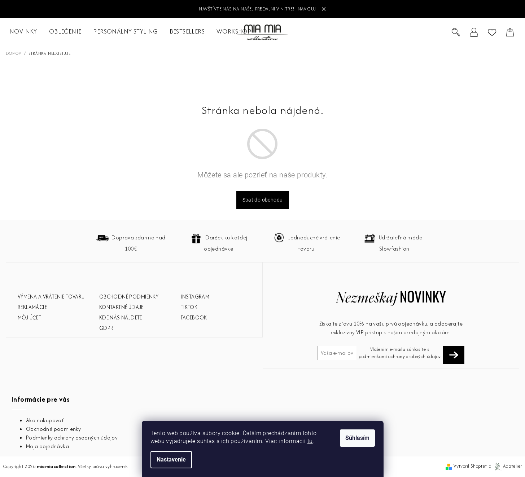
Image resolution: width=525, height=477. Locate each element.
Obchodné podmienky (53, 429)
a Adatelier (505, 466)
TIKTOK (189, 307)
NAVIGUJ (307, 8)
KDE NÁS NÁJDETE (120, 317)
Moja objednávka (47, 446)
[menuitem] (23, 31)
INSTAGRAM (195, 296)
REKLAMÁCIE (32, 307)
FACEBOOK (194, 317)
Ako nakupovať (45, 420)
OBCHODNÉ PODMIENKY (128, 296)
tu (310, 441)
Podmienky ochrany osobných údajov (72, 437)
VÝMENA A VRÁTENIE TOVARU (51, 296)
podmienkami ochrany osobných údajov (400, 356)
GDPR (106, 328)
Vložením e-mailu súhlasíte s (400, 353)
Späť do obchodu (262, 200)
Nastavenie (171, 459)
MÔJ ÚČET (29, 317)
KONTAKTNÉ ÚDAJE (121, 307)
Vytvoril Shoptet (470, 466)
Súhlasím (357, 437)
